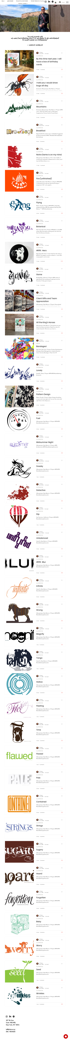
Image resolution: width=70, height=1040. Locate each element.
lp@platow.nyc (10, 1029)
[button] (55, 2)
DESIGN (38, 343)
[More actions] (62, 53)
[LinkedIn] (49, 1)
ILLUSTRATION (39, 55)
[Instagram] (45, 1)
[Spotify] (52, 1)
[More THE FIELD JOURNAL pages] (27, 3)
